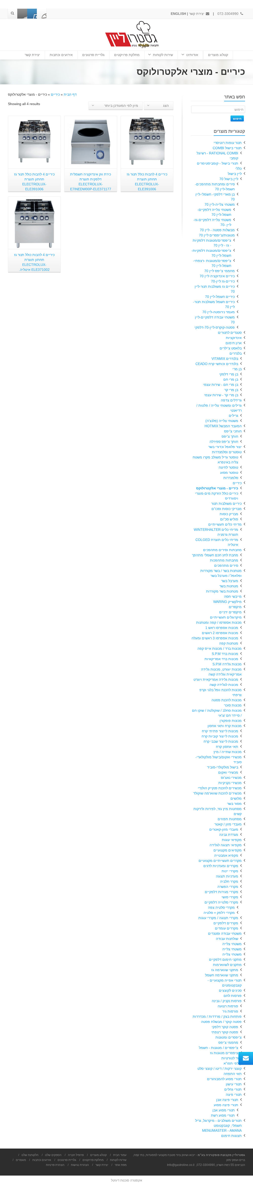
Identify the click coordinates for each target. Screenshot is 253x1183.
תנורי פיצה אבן (227, 1100)
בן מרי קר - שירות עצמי (221, 395)
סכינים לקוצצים (230, 990)
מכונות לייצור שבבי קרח (221, 741)
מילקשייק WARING (227, 602)
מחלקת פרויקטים (127, 55)
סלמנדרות (230, 478)
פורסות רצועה (228, 1006)
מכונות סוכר (233, 705)
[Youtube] (32, 14)
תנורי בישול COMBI (227, 148)
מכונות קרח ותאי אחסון (225, 726)
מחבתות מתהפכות (224, 560)
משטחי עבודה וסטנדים (225, 933)
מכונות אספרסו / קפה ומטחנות (219, 622)
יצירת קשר (197, 14)
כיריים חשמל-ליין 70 (220, 297)
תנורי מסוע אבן (223, 1110)
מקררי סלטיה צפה (221, 907)
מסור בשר (234, 804)
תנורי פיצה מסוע (226, 1105)
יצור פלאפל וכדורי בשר (225, 447)
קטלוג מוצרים (218, 55)
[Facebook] (41, 14)
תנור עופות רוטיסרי (228, 143)
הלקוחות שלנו (30, 1155)
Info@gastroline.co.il (180, 1165)
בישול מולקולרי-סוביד (222, 767)
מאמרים (21, 1160)
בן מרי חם (230, 379)
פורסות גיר (230, 1011)
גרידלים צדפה (231, 400)
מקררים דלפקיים (225, 923)
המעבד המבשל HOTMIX (223, 426)
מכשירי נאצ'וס (231, 778)
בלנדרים (236, 353)
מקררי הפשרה (227, 887)
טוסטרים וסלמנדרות (227, 452)
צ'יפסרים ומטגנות (228, 1037)
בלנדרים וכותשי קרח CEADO (216, 364)
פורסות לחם (233, 996)
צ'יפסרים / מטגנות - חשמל (218, 1048)
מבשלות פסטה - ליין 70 (217, 230)
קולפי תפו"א (233, 1063)
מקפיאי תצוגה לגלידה (226, 845)
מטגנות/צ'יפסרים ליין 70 (217, 235)
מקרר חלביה (229, 881)
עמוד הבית (119, 1155)
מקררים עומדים (226, 928)
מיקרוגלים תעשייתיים (226, 617)
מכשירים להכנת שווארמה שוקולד (217, 793)
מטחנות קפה (228, 643)
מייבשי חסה (233, 596)
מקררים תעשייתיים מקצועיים (220, 861)
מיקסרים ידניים (230, 612)
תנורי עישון (234, 1084)
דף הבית (70, 94)
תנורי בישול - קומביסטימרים (217, 163)
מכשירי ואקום (228, 772)
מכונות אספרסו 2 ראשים (220, 633)
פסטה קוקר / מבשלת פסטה (221, 1022)
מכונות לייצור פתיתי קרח (220, 731)
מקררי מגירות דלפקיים (221, 892)
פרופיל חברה (76, 1155)
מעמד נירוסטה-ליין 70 (218, 312)
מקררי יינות (230, 871)
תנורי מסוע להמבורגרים (224, 1079)
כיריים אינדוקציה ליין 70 (217, 276)
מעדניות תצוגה (227, 876)
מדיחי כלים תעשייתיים (225, 524)
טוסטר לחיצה (228, 467)
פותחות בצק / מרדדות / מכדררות (217, 1016)
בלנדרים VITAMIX (224, 359)
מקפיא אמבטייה (226, 855)
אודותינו (192, 55)
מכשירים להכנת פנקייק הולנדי (220, 788)
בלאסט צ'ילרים (231, 348)
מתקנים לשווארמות (227, 965)
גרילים (233, 416)
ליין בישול (235, 174)
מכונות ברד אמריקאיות (221, 659)
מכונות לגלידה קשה (224, 685)
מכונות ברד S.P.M (225, 654)
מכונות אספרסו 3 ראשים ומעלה (214, 638)
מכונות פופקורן (231, 721)
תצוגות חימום (231, 1136)
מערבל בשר (229, 581)
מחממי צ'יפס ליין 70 (219, 271)
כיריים (55, 94)
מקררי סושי (230, 897)
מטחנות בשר (228, 586)
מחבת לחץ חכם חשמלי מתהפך (215, 555)
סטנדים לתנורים (230, 333)
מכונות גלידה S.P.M (227, 664)
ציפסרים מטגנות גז (224, 1053)
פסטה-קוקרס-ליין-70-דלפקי (214, 327)
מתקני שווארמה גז (224, 970)
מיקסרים (235, 607)
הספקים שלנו (53, 1155)
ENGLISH (178, 14)
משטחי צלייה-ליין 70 (220, 204)
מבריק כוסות (229, 514)
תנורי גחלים (233, 1089)
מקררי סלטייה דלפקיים (221, 902)
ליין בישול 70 (228, 179)
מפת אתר (120, 1165)
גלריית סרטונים (93, 55)
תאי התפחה (233, 1074)
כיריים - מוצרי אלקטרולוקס (217, 488)
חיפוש (237, 118)
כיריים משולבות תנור (226, 504)
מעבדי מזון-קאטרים (223, 829)
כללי (238, 168)
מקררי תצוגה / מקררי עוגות (218, 918)
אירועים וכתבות (61, 55)
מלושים (236, 798)
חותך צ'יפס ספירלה (224, 442)
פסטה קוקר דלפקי (225, 1027)
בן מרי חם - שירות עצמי (220, 385)
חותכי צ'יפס (233, 431)
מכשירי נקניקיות (230, 783)
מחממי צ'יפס (228, 1042)
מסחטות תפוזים (230, 819)
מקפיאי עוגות (232, 840)
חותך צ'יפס (230, 436)
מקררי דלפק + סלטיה (219, 913)
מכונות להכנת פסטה (226, 700)
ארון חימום (234, 343)
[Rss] (22, 14)
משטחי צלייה (232, 944)
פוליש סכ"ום (229, 519)
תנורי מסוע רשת (223, 1115)
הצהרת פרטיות (55, 1165)
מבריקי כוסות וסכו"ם (226, 509)
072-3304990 (228, 14)
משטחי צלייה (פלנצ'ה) (221, 421)
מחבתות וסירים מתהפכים (222, 550)
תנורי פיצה (234, 1095)
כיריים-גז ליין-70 (223, 281)
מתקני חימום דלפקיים (225, 959)
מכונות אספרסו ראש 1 (221, 628)
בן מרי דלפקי (228, 374)
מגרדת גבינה (228, 835)
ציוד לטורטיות (231, 1058)
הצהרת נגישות (80, 1165)
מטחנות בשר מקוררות (222, 591)
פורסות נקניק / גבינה (227, 1001)
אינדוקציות (234, 338)
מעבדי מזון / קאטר (228, 824)
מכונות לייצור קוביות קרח (220, 736)
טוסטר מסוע (229, 473)
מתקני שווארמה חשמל (221, 975)
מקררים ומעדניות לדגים (220, 866)
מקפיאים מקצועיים (227, 850)
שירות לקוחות (163, 55)
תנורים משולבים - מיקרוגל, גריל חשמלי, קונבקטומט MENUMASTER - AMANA (218, 1125)
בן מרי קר (231, 390)
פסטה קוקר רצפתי (224, 1032)
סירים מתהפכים (226, 565)
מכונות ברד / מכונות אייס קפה (219, 648)
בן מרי (237, 369)
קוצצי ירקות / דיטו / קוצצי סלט (219, 1068)
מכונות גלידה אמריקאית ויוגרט (215, 679)
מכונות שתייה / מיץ (227, 752)
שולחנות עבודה (227, 939)
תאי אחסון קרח (227, 747)
